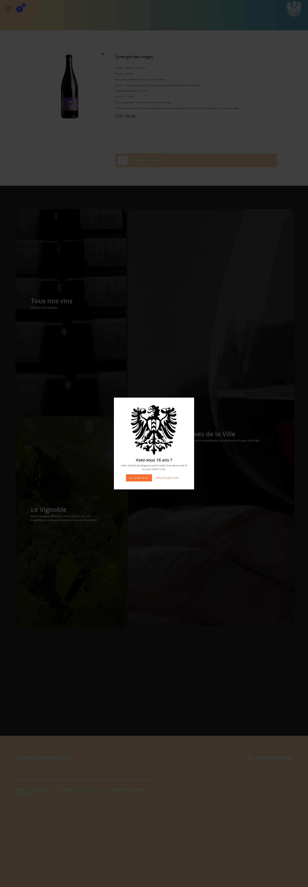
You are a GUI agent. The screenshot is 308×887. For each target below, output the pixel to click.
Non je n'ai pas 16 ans (167, 477)
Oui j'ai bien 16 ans (139, 477)
